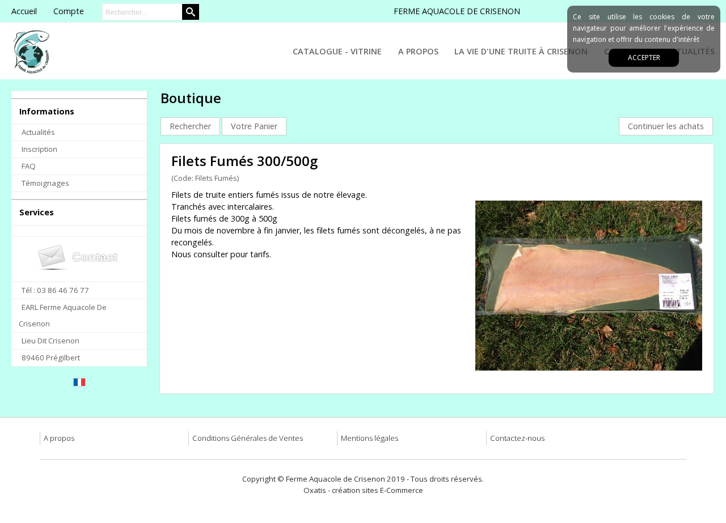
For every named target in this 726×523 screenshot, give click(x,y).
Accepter (644, 57)
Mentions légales (369, 438)
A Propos (418, 51)
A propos (59, 438)
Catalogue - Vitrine (337, 51)
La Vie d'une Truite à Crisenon (521, 51)
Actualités (38, 132)
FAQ (29, 166)
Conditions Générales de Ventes (247, 438)
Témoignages (45, 183)
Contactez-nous (517, 438)
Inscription (39, 149)
